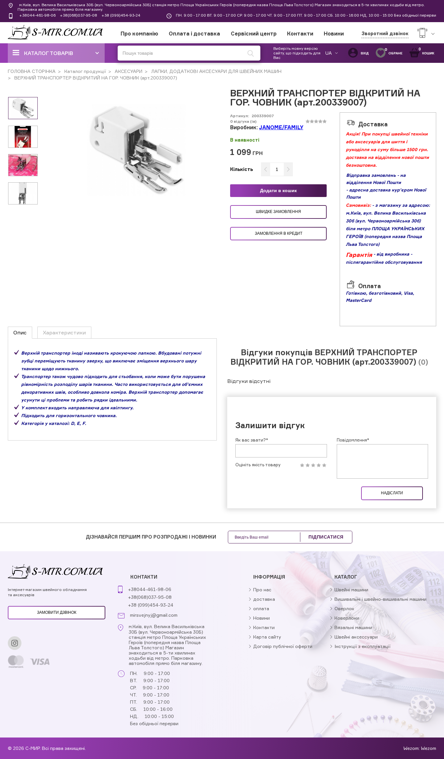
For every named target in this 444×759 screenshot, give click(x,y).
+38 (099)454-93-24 (120, 15)
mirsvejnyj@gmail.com (153, 615)
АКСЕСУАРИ (127, 71)
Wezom (428, 748)
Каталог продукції (84, 71)
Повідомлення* (353, 440)
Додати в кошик (278, 190)
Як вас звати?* (251, 440)
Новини (334, 33)
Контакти (300, 33)
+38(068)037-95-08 (78, 15)
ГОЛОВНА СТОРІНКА (32, 71)
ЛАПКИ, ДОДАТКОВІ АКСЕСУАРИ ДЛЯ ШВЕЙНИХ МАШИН (215, 71)
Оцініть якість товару (258, 464)
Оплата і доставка (194, 33)
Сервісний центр (254, 33)
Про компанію (139, 33)
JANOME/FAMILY (281, 127)
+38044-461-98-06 (37, 15)
